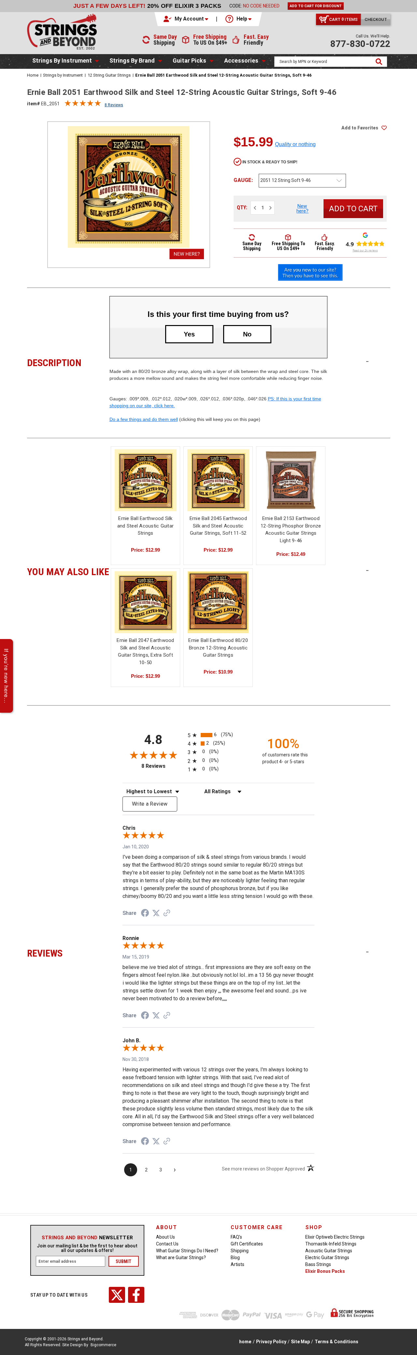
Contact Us (167, 1243)
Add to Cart (218, 486)
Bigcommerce (103, 1345)
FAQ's (236, 1237)
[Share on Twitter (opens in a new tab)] (156, 913)
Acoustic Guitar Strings (328, 1250)
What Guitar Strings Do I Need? (187, 1250)
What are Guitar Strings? (181, 1257)
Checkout (376, 19)
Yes (189, 334)
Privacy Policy (271, 1341)
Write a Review (150, 804)
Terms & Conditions (336, 1341)
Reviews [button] (68, 952)
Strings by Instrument (62, 60)
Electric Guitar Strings (327, 1257)
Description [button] (68, 361)
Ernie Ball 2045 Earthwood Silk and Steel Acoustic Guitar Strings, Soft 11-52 (218, 525)
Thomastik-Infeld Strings (330, 1243)
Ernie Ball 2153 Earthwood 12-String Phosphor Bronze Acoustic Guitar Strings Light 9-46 (291, 529)
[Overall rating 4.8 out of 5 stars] (83, 104)
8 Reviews (114, 105)
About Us (165, 1237)
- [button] (367, 361)
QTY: (242, 207)
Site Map (300, 1341)
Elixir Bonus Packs (325, 1271)
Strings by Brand (132, 60)
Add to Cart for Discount (316, 6)
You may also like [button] (68, 570)
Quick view (146, 480)
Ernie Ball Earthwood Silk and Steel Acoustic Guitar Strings (145, 525)
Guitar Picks (189, 60)
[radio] (218, 735)
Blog (235, 1257)
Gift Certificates (247, 1243)
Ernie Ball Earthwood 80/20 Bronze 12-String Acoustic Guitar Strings (218, 647)
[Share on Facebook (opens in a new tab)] (145, 913)
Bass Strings (318, 1264)
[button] (186, 19)
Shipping (240, 1250)
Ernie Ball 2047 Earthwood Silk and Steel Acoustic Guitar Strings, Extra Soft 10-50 (145, 651)
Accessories (241, 60)
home (245, 1341)
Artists (237, 1264)
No (247, 334)
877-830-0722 (360, 43)
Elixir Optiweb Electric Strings (335, 1237)
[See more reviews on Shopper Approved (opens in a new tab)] (166, 913)
